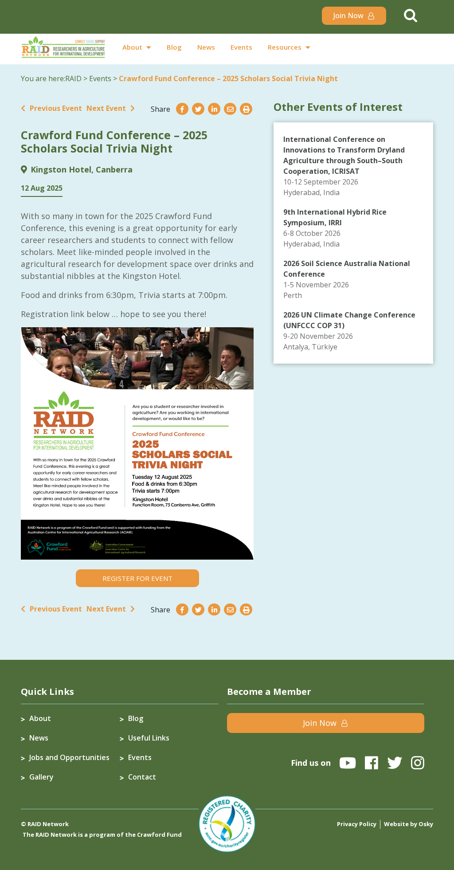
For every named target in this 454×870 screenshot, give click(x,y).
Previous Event (56, 108)
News (206, 47)
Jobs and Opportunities (69, 757)
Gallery (41, 777)
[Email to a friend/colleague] (230, 109)
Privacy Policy (356, 824)
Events (241, 47)
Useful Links (148, 738)
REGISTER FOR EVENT (137, 578)
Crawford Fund (159, 835)
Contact (142, 777)
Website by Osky (408, 824)
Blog (174, 47)
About (132, 47)
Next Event (106, 108)
